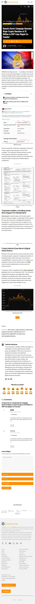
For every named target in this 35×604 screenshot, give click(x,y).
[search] (28, 2)
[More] (19, 41)
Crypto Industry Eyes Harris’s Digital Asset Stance (15, 102)
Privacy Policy (23, 569)
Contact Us (22, 554)
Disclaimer (5, 569)
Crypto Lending (6, 560)
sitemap (12, 431)
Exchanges (5, 556)
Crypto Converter (24, 565)
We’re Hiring (22, 563)
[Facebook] (3, 543)
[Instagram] (13, 543)
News (7, 21)
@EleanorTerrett (17, 144)
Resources (5, 563)
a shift (28, 262)
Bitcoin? (4, 554)
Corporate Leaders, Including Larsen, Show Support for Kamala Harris (16, 98)
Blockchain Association (17, 313)
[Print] (17, 41)
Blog (3, 551)
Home (4, 21)
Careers (21, 553)
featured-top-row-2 (19, 332)
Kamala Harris (5, 334)
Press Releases (6, 567)
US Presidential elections (9, 336)
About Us (4, 561)
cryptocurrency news (7, 332)
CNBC (17, 244)
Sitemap (4, 565)
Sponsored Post (23, 549)
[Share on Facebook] (7, 41)
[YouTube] (9, 543)
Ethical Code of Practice (25, 556)
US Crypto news (20, 334)
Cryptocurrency (12, 21)
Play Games (22, 551)
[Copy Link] (14, 41)
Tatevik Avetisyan (12, 45)
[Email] (12, 41)
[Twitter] (6, 543)
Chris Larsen (5, 216)
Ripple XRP (13, 334)
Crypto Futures (6, 558)
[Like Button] (17, 317)
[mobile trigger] (3, 2)
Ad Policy (21, 561)
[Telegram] (20, 543)
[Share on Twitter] (9, 41)
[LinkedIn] (17, 543)
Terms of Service (24, 567)
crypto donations (20, 329)
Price (3, 553)
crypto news (29, 329)
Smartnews (19, 23)
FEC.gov (17, 206)
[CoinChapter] (13, 2)
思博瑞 (12, 410)
